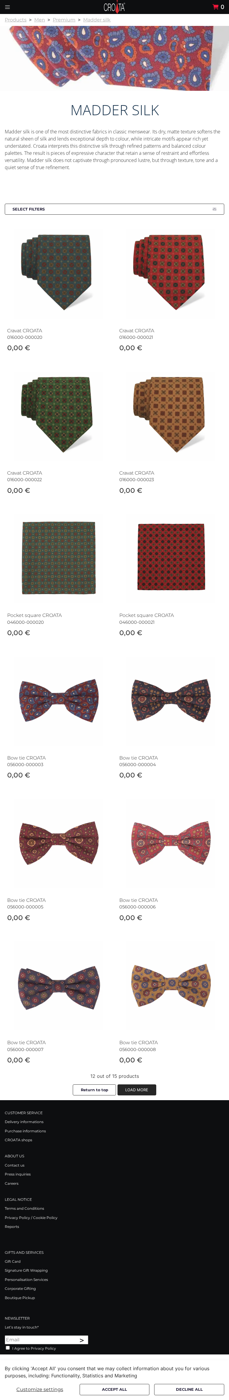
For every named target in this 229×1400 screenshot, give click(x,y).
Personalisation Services (26, 1279)
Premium (64, 20)
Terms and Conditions (24, 1208)
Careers (11, 1183)
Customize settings (39, 1389)
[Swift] (114, 7)
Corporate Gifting (20, 1288)
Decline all (189, 1389)
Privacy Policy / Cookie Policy (31, 1217)
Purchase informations (25, 1131)
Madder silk (97, 20)
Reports (12, 1226)
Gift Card (13, 1261)
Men (39, 20)
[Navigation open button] (7, 7)
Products (16, 20)
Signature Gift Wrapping (26, 1270)
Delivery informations (24, 1122)
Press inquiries (18, 1174)
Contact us (14, 1165)
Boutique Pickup (20, 1297)
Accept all (114, 1389)
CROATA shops (18, 1140)
